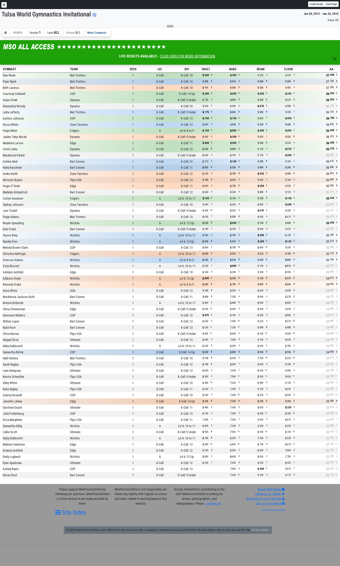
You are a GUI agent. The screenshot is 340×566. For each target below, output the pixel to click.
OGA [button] (72, 290)
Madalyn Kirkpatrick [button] (15, 192)
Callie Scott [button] (10, 432)
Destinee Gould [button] (12, 407)
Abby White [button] (10, 383)
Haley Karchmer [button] (12, 167)
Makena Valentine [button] (14, 444)
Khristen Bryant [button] (12, 180)
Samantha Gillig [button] (12, 426)
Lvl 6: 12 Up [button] (187, 223)
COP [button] (72, 94)
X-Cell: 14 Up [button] (187, 94)
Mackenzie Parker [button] (14, 155)
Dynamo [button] (75, 100)
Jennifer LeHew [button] (12, 401)
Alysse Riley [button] (10, 235)
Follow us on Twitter (268, 494)
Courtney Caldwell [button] (14, 94)
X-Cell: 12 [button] (187, 149)
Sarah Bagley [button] (11, 364)
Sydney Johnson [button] (13, 204)
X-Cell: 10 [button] (187, 75)
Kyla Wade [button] (9, 75)
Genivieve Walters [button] (14, 315)
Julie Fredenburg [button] (13, 413)
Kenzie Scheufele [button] (13, 377)
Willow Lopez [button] (11, 321)
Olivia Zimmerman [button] (14, 309)
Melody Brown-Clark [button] (15, 247)
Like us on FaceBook (269, 503)
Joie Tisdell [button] (10, 210)
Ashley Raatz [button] (11, 469)
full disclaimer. (260, 530)
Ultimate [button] (75, 340)
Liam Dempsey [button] (12, 370)
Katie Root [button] (9, 327)
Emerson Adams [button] (13, 260)
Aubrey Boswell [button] (12, 395)
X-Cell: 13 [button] (187, 118)
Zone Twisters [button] (79, 124)
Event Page (331, 4)
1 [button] (133, 75)
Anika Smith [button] (10, 174)
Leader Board (316, 4)
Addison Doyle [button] (12, 278)
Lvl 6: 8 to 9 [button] (187, 130)
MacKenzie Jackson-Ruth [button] (19, 297)
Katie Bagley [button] (10, 389)
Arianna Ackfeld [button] (13, 450)
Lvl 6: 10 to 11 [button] (187, 198)
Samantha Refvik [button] (13, 352)
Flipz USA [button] (76, 180)
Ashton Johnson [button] (13, 118)
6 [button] (160, 130)
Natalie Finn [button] (10, 241)
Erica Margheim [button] (12, 420)
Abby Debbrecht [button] (13, 346)
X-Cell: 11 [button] (187, 143)
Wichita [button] (75, 223)
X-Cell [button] (160, 75)
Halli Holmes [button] (10, 358)
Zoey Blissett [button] (11, 266)
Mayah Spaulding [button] (13, 223)
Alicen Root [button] (10, 475)
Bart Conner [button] (77, 161)
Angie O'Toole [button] (11, 186)
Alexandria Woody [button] (14, 106)
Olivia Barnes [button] (11, 334)
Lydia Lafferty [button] (11, 112)
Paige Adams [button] (11, 217)
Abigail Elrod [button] (10, 340)
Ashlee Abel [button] (10, 161)
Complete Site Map (270, 510)
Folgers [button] (74, 130)
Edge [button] (73, 143)
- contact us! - (214, 503)
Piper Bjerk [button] (9, 81)
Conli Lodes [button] (10, 149)
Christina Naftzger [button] (14, 254)
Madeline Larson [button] (13, 143)
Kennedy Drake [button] (12, 284)
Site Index (73, 512)
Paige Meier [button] (10, 130)
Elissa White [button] (10, 124)
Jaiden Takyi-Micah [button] (15, 137)
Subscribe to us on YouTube (264, 499)
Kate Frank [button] (9, 229)
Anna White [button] (10, 290)
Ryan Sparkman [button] (12, 463)
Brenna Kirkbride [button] (13, 303)
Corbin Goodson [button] (13, 198)
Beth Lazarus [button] (11, 88)
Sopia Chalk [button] (10, 100)
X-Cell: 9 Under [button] (187, 100)
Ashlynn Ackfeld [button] (13, 272)
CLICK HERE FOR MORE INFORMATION (187, 56)
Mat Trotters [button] (78, 75)
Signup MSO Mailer (269, 489)
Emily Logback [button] (12, 457)
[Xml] (282, 510)
